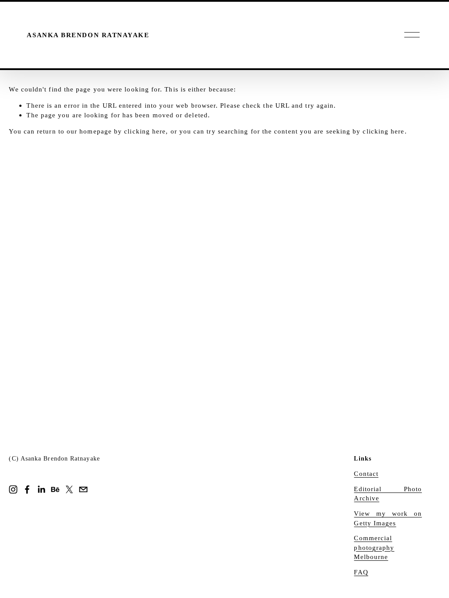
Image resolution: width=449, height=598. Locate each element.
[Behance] (55, 489)
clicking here (145, 131)
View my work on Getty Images (388, 518)
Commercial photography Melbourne (374, 547)
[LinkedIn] (41, 489)
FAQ (361, 572)
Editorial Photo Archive (388, 493)
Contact (366, 473)
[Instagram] (13, 489)
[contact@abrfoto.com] (83, 489)
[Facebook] (27, 489)
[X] (69, 489)
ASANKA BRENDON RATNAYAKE (88, 35)
